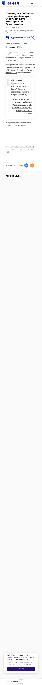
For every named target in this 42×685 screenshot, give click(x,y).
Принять (21, 669)
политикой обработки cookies (18, 664)
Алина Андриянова (21, 99)
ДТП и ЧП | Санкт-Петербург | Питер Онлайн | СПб (20, 70)
